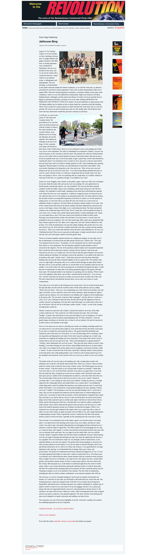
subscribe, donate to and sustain (65, 521)
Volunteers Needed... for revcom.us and (56, 509)
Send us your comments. (47, 515)
